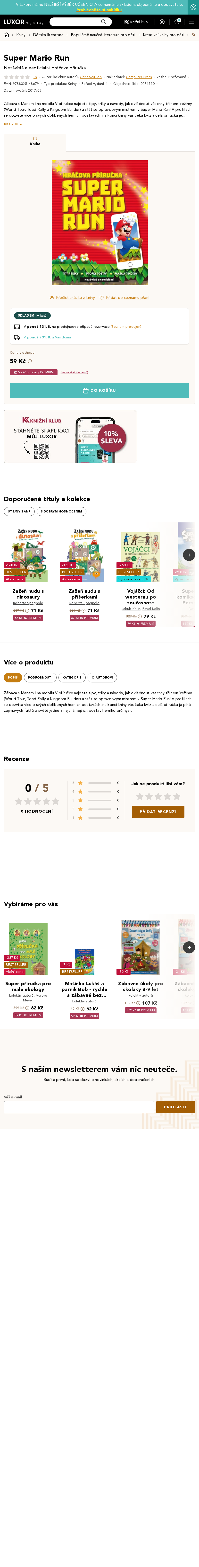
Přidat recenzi (158, 811)
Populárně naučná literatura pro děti (103, 34)
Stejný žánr (19, 511)
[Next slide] (154, 223)
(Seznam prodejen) (126, 327)
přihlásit (175, 1107)
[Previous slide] (45, 223)
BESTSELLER (16, 572)
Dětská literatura (48, 34)
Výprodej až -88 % (133, 579)
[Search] (103, 21)
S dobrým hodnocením (61, 511)
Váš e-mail (13, 1097)
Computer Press (139, 77)
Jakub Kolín (131, 609)
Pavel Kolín (151, 609)
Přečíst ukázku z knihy (75, 297)
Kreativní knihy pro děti (163, 34)
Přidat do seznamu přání (127, 297)
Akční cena (15, 579)
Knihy (21, 34)
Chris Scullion (90, 77)
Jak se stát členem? (74, 372)
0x (35, 77)
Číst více (11, 124)
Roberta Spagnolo (28, 603)
